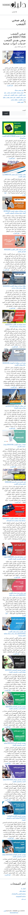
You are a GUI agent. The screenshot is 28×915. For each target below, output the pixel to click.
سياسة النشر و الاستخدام (19, 894)
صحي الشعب (14, 95)
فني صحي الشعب (21, 97)
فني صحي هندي (10, 97)
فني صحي (6, 95)
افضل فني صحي (11, 92)
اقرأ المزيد (10, 85)
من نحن (23, 899)
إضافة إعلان (22, 891)
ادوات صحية (20, 92)
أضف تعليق (20, 102)
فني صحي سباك (19, 90)
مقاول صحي (14, 99)
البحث (24, 110)
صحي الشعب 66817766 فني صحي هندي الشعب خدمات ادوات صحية (14, 38)
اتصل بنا (23, 888)
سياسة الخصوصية (21, 896)
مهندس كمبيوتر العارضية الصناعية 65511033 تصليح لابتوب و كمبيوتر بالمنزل (16, 818)
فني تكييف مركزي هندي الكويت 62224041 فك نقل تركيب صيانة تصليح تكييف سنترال (15, 633)
